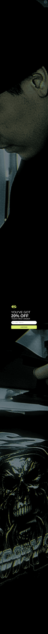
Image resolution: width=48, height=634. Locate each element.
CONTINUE (24, 327)
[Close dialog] (45, 2)
